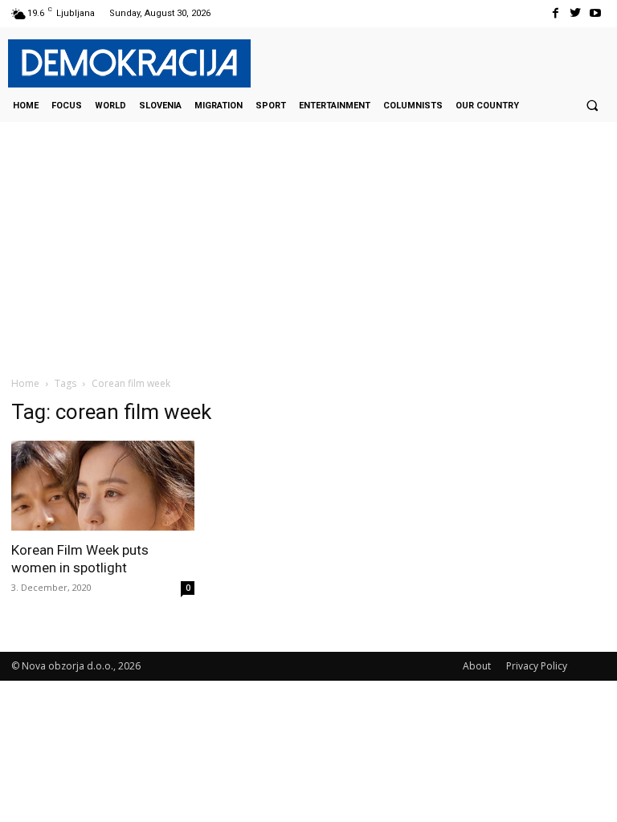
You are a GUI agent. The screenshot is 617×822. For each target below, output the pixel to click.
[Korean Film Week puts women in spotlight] (102, 486)
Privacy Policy (536, 666)
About (477, 666)
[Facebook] (555, 13)
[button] (592, 105)
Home (25, 383)
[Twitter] (576, 13)
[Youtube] (596, 13)
